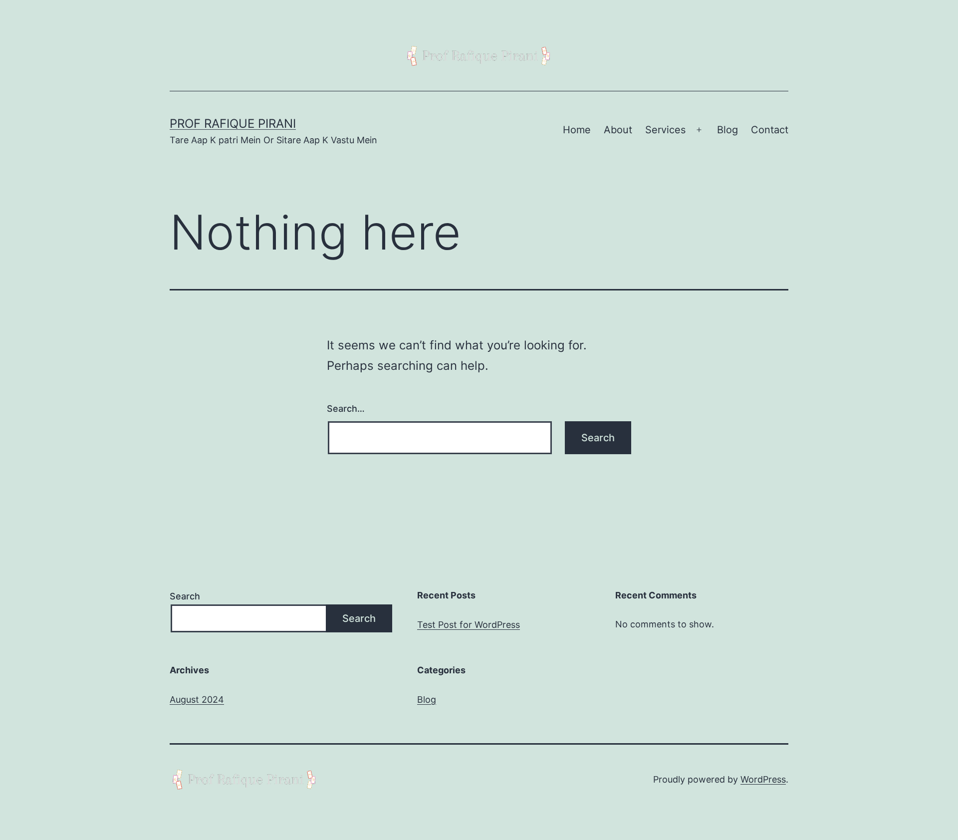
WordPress (763, 779)
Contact (769, 130)
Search (185, 596)
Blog (727, 130)
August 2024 (197, 699)
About (618, 130)
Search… (346, 408)
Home (577, 130)
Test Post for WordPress (468, 624)
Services (665, 130)
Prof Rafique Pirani (233, 123)
